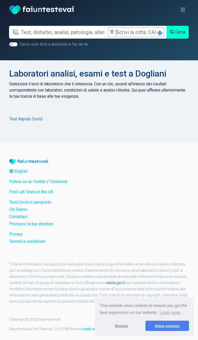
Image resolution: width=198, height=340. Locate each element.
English (20, 171)
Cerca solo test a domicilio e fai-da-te (54, 44)
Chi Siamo (18, 209)
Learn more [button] (170, 312)
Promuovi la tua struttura (31, 223)
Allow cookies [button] (167, 326)
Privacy (16, 234)
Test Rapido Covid (25, 119)
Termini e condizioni (27, 241)
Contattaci (18, 216)
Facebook (59, 181)
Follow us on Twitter (27, 181)
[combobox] (63, 32)
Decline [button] (121, 326)
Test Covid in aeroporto (30, 202)
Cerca (179, 32)
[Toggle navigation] (183, 10)
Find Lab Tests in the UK (31, 191)
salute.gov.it (115, 283)
